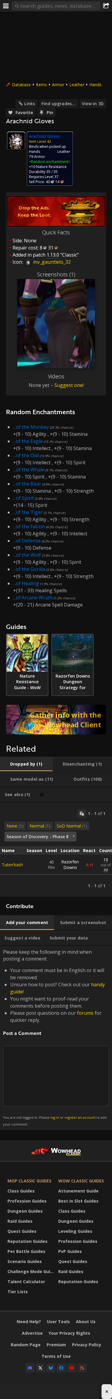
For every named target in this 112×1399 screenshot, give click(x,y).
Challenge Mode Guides (31, 1271)
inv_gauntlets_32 (51, 262)
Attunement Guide (78, 1191)
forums (85, 1013)
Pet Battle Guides (26, 1251)
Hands (95, 84)
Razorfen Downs (70, 864)
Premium (56, 1344)
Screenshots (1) (56, 274)
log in (54, 1117)
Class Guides (21, 1191)
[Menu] (6, 6)
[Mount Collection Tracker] (56, 719)
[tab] (26, 764)
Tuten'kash (12, 864)
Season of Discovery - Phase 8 (37, 836)
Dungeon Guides (25, 1211)
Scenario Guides (24, 1261)
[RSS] (82, 1367)
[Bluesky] (50, 1367)
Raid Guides (20, 1221)
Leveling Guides (75, 1231)
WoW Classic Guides (81, 1181)
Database (21, 84)
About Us (86, 1321)
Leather (76, 84)
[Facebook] (61, 1367)
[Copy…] (81, 813)
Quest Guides (21, 1231)
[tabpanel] (56, 850)
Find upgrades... (59, 103)
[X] (40, 1367)
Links (29, 103)
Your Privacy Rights (69, 1333)
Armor (58, 84)
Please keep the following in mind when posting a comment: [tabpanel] (55, 1037)
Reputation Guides (27, 1241)
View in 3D (93, 103)
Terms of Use (56, 1356)
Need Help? (29, 1321)
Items (41, 84)
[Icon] (16, 141)
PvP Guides (70, 1251)
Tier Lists (17, 1291)
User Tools (58, 1321)
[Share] (106, 6)
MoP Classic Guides (29, 1181)
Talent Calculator (26, 1281)
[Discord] (29, 1367)
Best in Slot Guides (78, 1201)
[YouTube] (71, 1367)
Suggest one (68, 385)
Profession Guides (27, 1201)
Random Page (26, 1344)
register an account (80, 1117)
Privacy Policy (86, 1344)
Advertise (32, 1333)
